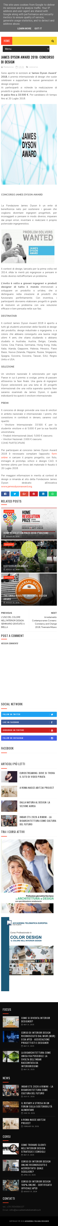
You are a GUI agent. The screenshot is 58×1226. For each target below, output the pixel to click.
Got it (38, 28)
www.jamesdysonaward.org (16, 486)
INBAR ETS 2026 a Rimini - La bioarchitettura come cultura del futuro (38, 820)
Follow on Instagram (13, 738)
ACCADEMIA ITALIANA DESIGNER (37, 1221)
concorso (33, 67)
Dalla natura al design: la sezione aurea (35, 804)
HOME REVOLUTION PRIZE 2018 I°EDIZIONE (26, 533)
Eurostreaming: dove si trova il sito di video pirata (37, 774)
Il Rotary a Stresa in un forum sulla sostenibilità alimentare (36, 1106)
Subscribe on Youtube (13, 730)
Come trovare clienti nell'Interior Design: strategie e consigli (33, 1148)
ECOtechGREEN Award (16, 566)
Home (7, 41)
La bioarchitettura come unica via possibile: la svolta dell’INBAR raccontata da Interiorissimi (36, 1059)
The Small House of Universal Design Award (25, 597)
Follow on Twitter (11, 714)
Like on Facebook (11, 722)
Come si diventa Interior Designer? (35, 1019)
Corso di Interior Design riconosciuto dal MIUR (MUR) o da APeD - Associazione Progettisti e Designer (38, 1037)
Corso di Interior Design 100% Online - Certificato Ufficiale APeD (36, 1185)
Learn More (24, 28)
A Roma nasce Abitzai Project (37, 787)
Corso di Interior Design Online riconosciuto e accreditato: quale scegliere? (36, 1166)
